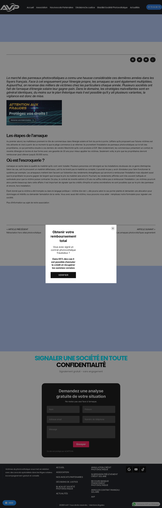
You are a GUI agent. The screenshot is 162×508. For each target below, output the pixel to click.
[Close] (113, 228)
